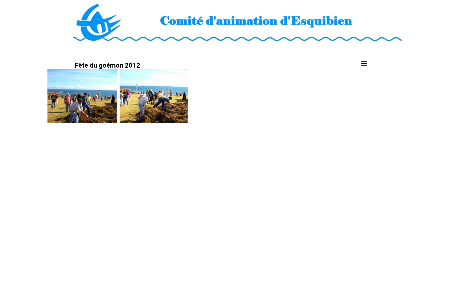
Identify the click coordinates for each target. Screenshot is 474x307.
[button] (364, 63)
